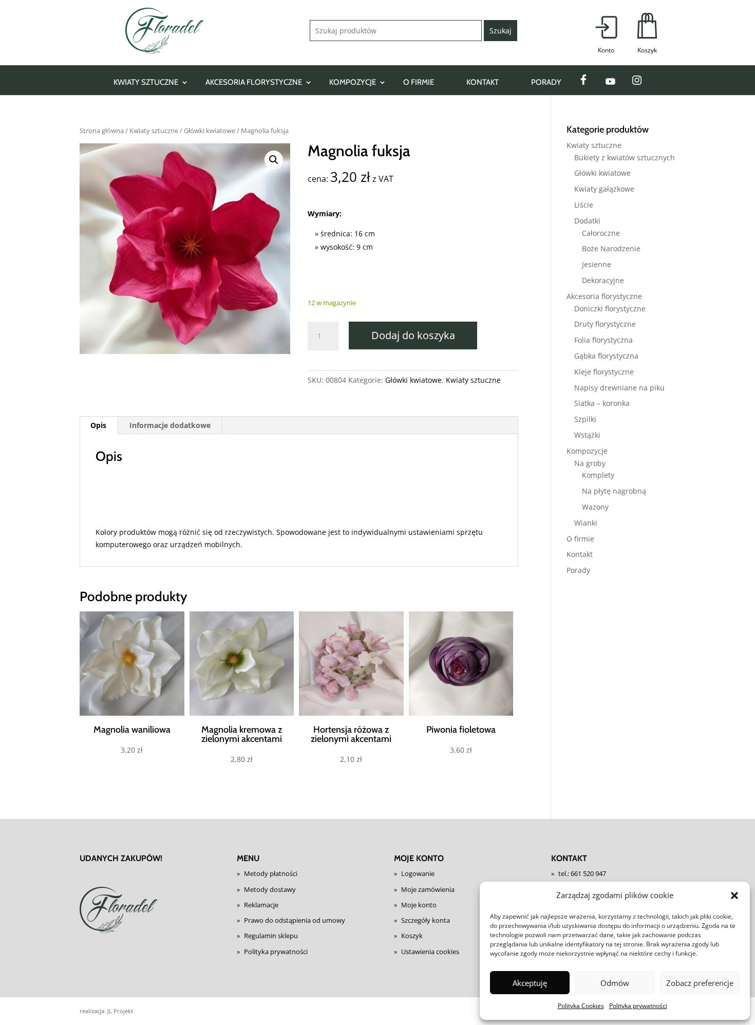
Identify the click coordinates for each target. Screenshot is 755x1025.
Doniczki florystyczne (610, 308)
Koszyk (412, 935)
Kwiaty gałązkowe (604, 189)
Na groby (590, 463)
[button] (734, 895)
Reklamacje (261, 904)
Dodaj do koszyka (413, 335)
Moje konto (419, 904)
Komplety (598, 475)
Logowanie (418, 873)
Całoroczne (601, 233)
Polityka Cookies (581, 1005)
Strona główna (102, 130)
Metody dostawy (270, 889)
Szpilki (585, 419)
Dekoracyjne (603, 280)
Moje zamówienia (428, 889)
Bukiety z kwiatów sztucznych (624, 157)
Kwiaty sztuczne (146, 82)
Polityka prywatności (638, 1005)
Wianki (585, 523)
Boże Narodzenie (611, 248)
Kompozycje (352, 82)
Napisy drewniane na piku (619, 388)
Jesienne (596, 264)
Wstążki (587, 435)
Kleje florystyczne (604, 372)
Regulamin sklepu (271, 935)
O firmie (418, 82)
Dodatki (587, 221)
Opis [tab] (98, 425)
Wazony (595, 507)
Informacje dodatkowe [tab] (170, 425)
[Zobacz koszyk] (647, 34)
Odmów (614, 983)
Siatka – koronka (602, 403)
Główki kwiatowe (209, 130)
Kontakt (482, 82)
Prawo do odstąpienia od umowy (294, 920)
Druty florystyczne (605, 324)
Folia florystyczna (603, 340)
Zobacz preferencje (699, 983)
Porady (546, 82)
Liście (583, 205)
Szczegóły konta (425, 920)
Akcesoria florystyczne (253, 82)
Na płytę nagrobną (614, 491)
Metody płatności (270, 873)
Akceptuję (530, 983)
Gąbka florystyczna (606, 356)
